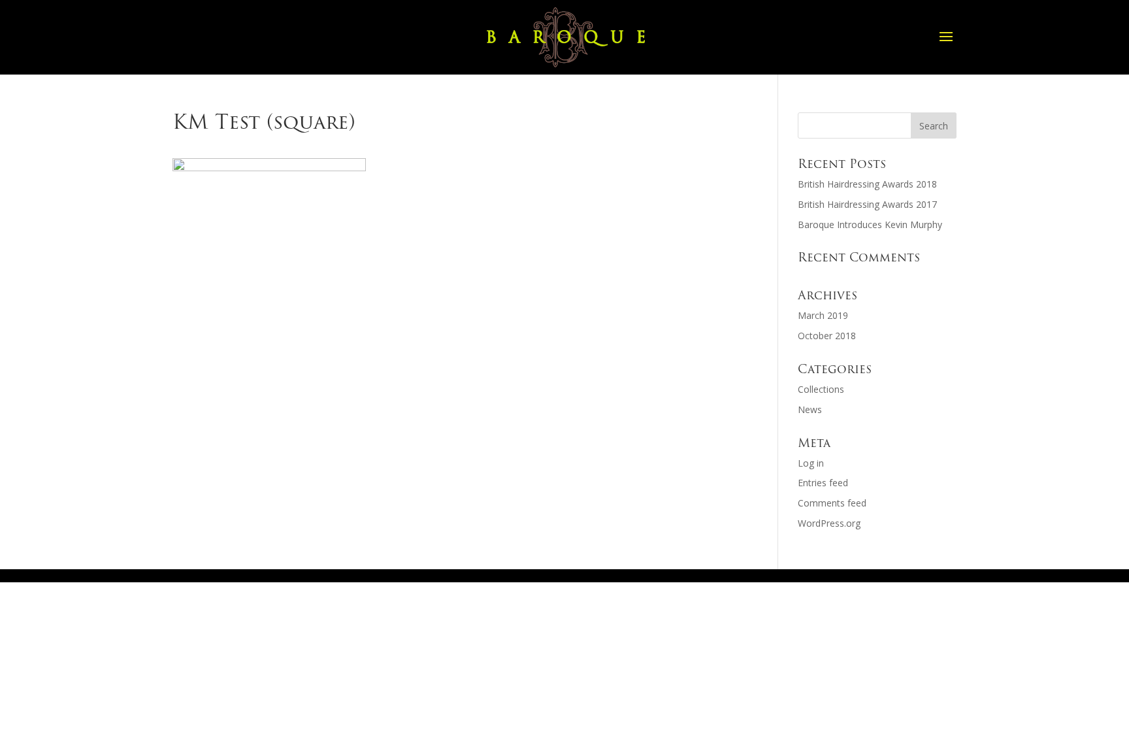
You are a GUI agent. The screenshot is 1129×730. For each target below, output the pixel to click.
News (810, 409)
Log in (811, 463)
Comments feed (832, 503)
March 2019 (823, 315)
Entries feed (823, 482)
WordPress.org (829, 523)
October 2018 (827, 335)
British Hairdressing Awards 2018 (867, 184)
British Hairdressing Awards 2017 (867, 204)
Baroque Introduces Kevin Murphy (870, 224)
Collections (821, 389)
